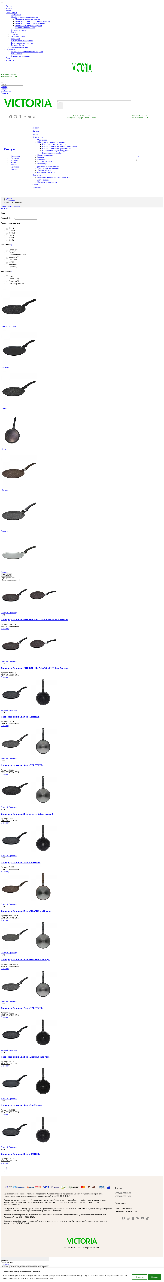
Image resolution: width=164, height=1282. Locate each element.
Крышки (14, 169)
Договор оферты (17, 45)
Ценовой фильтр (8, 218)
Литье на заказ (16, 54)
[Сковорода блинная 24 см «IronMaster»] (29, 1094)
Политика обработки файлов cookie (30, 23)
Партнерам (10, 49)
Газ (11, 276)
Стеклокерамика (17, 283)
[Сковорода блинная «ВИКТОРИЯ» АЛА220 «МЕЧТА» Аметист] (29, 609)
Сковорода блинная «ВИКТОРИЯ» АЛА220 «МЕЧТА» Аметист (34, 619)
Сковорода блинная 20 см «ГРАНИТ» (20, 716)
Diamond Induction (17, 255)
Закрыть (4, 208)
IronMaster (14, 257)
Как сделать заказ (18, 36)
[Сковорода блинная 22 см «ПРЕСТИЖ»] (29, 997)
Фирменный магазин (19, 47)
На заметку (15, 39)
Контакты (10, 60)
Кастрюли (15, 158)
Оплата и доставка (18, 30)
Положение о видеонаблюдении (28, 26)
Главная (9, 6)
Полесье (13, 250)
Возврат (14, 32)
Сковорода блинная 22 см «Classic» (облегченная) (27, 814)
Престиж (13, 267)
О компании (16, 15)
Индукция (14, 281)
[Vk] (25, 117)
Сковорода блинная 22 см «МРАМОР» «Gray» (25, 959)
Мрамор (13, 264)
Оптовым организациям (20, 56)
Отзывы (9, 58)
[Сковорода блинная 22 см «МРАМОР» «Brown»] (29, 900)
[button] (5, 629)
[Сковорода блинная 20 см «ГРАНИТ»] (29, 706)
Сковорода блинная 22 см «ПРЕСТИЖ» (22, 1008)
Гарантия (14, 34)
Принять (154, 1277)
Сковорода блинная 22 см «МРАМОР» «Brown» (26, 911)
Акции (8, 10)
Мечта (12, 262)
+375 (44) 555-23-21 (9, 76)
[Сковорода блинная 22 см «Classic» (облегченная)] (29, 803)
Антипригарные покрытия (22, 41)
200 (11, 228)
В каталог (5, 1264)
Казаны (14, 162)
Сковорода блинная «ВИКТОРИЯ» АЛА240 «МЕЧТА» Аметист (34, 668)
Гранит (13, 259)
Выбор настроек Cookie (25, 28)
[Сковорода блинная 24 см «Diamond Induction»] (29, 1046)
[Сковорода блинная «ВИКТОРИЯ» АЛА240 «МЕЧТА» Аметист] (29, 657)
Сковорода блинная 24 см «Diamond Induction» (25, 1057)
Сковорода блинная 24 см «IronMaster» (21, 1105)
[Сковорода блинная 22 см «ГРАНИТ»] (29, 851)
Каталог (9, 8)
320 (11, 240)
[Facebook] (11, 117)
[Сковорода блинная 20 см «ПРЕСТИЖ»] (29, 754)
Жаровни (14, 160)
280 (11, 238)
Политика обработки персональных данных (33, 21)
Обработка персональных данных (24, 17)
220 (12, 230)
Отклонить (139, 1277)
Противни (15, 167)
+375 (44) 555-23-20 (9, 74)
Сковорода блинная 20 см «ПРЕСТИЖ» (22, 765)
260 (11, 235)
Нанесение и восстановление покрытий (27, 52)
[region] (82, 1275)
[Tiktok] (35, 117)
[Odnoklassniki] (20, 117)
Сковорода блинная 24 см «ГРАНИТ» (20, 1154)
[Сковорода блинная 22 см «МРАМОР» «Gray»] (29, 949)
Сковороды (15, 156)
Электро (14, 279)
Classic (12, 252)
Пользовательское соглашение (27, 19)
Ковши (14, 165)
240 (12, 233)
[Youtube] (30, 117)
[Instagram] (15, 117)
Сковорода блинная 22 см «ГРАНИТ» (20, 862)
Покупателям (11, 13)
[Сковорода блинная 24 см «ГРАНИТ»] (29, 1143)
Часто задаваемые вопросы (22, 43)
